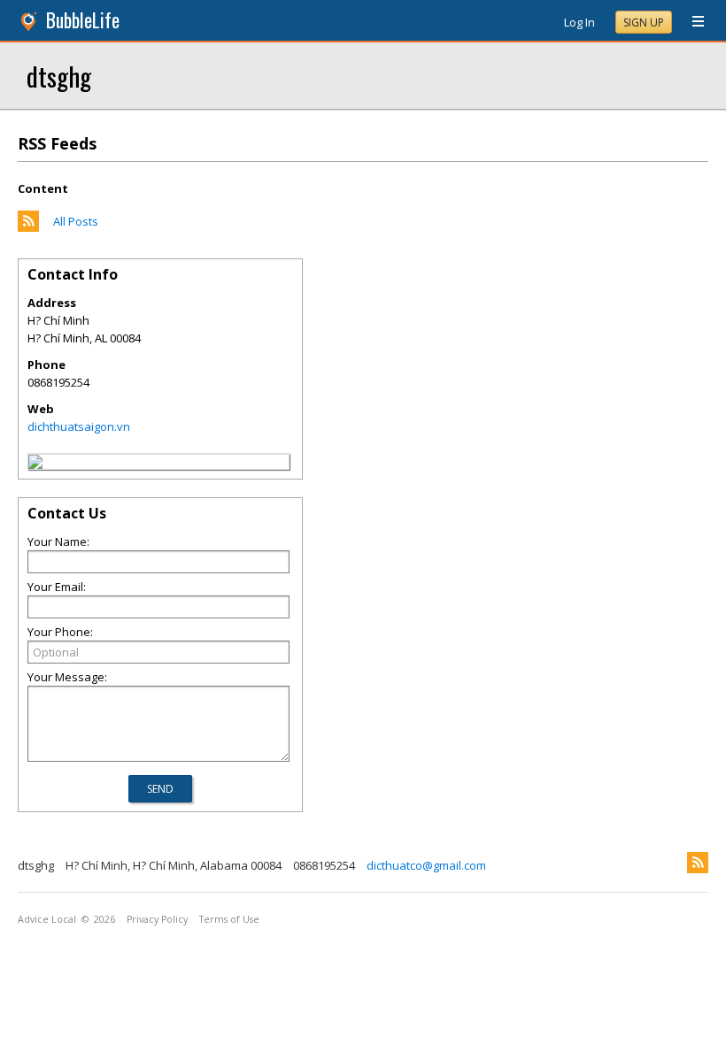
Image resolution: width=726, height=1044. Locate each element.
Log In (579, 22)
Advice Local (47, 919)
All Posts (75, 221)
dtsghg (59, 76)
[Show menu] (691, 22)
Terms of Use (229, 919)
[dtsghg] (35, 464)
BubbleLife (83, 20)
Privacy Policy (157, 919)
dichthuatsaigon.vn (78, 426)
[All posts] (28, 227)
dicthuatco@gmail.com (426, 865)
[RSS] (697, 862)
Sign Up (643, 22)
